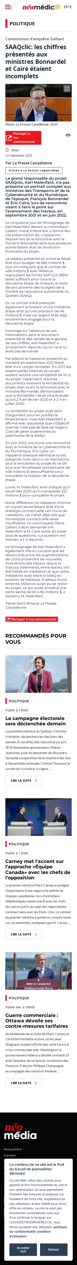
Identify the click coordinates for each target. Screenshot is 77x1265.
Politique (22, 23)
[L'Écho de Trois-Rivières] (20, 1130)
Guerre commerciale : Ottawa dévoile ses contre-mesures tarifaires (36, 1020)
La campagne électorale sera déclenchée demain (35, 721)
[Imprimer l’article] (68, 136)
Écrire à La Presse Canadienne (34, 170)
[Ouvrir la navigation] (8, 7)
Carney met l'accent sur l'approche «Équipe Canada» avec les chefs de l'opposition (37, 869)
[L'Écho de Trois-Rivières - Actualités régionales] (38, 7)
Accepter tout (23, 1249)
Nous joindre (12, 1149)
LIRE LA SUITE (21, 780)
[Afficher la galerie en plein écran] (67, 88)
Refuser (53, 1249)
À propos (10, 1155)
